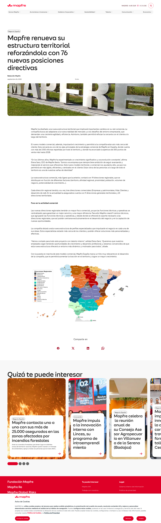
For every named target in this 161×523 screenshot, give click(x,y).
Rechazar (128, 518)
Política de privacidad (127, 490)
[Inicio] (16, 5)
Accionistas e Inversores (38, 12)
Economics (147, 12)
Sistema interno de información (131, 487)
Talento (108, 12)
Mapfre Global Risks (21, 492)
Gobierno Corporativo (66, 12)
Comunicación (127, 12)
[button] (151, 5)
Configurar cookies (22, 518)
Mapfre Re (14, 487)
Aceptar (141, 518)
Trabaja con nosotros (90, 490)
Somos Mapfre (14, 12)
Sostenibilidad (90, 12)
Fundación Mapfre (20, 482)
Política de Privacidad (52, 513)
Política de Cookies (34, 513)
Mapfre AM (86, 487)
